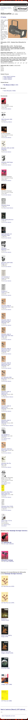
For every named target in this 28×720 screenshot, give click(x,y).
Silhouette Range (5, 205)
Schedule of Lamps (4, 292)
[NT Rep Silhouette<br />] (4, 132)
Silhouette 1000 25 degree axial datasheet (6, 422)
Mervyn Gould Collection (8, 207)
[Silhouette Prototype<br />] (3, 175)
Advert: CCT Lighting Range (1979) (6, 636)
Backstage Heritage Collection (18, 530)
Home (2, 4)
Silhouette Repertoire (4, 249)
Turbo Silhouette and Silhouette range (6, 234)
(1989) (10, 85)
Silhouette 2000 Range (7, 162)
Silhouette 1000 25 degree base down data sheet (7, 336)
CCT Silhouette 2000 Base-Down (6, 378)
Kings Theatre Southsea (9, 76)
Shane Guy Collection (8, 121)
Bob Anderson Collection (8, 396)
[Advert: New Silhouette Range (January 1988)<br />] (3, 476)
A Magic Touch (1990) (6, 684)
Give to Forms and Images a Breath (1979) (7, 652)
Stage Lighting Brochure (7, 219)
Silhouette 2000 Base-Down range (6, 449)
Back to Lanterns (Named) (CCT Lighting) (13, 709)
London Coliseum (7, 79)
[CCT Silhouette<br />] (3, 103)
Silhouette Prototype (7, 560)
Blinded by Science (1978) (5, 619)
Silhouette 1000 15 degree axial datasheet (6, 407)
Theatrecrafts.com (4, 7)
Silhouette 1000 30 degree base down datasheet (6, 350)
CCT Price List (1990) (6, 701)
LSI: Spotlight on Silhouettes (5, 435)
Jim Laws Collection (7, 108)
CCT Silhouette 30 (6, 542)
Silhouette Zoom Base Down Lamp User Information (6, 493)
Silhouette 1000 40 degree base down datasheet (6, 364)
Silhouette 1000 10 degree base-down (6, 306)
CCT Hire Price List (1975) (7, 586)
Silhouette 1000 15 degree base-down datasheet (6, 321)
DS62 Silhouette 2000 (6, 119)
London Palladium (7, 77)
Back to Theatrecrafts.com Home (8, 715)
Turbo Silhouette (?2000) (9, 90)
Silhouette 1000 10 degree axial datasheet (6, 393)
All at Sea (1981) (5, 668)
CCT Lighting (3, 17)
